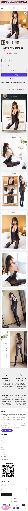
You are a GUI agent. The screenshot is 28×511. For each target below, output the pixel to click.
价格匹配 (3, 452)
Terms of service (4, 459)
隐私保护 (3, 447)
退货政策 (3, 445)
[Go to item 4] (17, 42)
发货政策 (3, 442)
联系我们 (3, 440)
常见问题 (3, 454)
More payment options (14, 78)
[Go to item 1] (3, 42)
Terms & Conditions (5, 457)
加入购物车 (14, 70)
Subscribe (7, 494)
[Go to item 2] (8, 42)
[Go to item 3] (13, 42)
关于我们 (3, 438)
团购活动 (3, 449)
